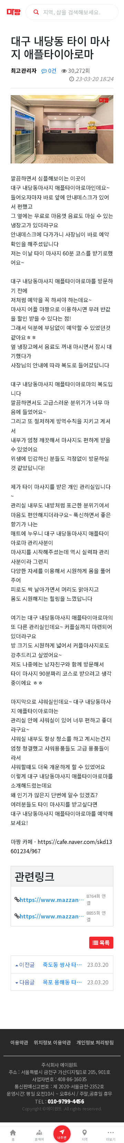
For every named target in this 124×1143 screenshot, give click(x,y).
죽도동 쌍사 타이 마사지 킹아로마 (64, 964)
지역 (85, 1139)
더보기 (110, 1139)
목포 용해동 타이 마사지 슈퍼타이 (64, 982)
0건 (51, 70)
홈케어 (39, 1139)
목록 (104, 942)
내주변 (61, 1137)
